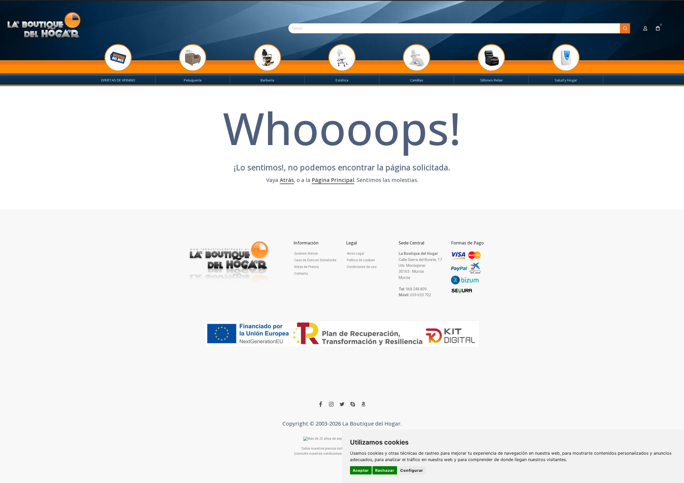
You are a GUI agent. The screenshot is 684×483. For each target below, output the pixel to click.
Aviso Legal (355, 253)
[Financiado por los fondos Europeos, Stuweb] (342, 334)
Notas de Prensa (306, 267)
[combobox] (459, 28)
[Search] (625, 28)
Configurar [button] (411, 470)
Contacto (301, 273)
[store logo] (44, 27)
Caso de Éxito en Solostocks (315, 260)
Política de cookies (361, 260)
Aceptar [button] (361, 470)
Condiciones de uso (361, 267)
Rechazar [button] (384, 470)
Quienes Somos (306, 253)
